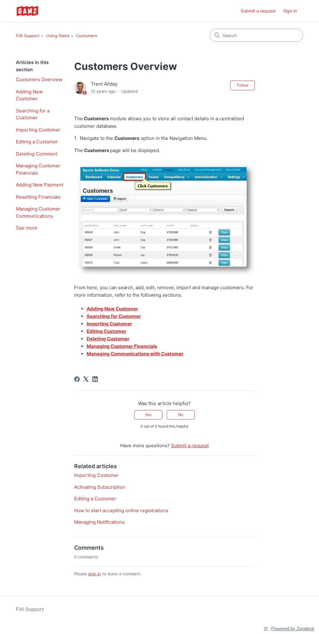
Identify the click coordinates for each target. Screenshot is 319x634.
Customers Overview (39, 79)
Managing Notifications (99, 522)
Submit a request (258, 10)
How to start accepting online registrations (121, 510)
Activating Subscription (99, 487)
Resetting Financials (38, 197)
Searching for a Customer (33, 114)
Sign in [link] (290, 10)
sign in (94, 573)
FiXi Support (28, 35)
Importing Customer (38, 130)
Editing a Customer (37, 142)
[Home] (27, 11)
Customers (86, 35)
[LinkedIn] (95, 379)
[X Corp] (86, 379)
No (180, 414)
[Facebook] (77, 379)
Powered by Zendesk (292, 628)
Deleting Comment (36, 154)
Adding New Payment (39, 185)
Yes (148, 414)
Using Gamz (57, 35)
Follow (242, 85)
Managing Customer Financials (38, 169)
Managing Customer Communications (38, 212)
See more (26, 228)
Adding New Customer (29, 95)
